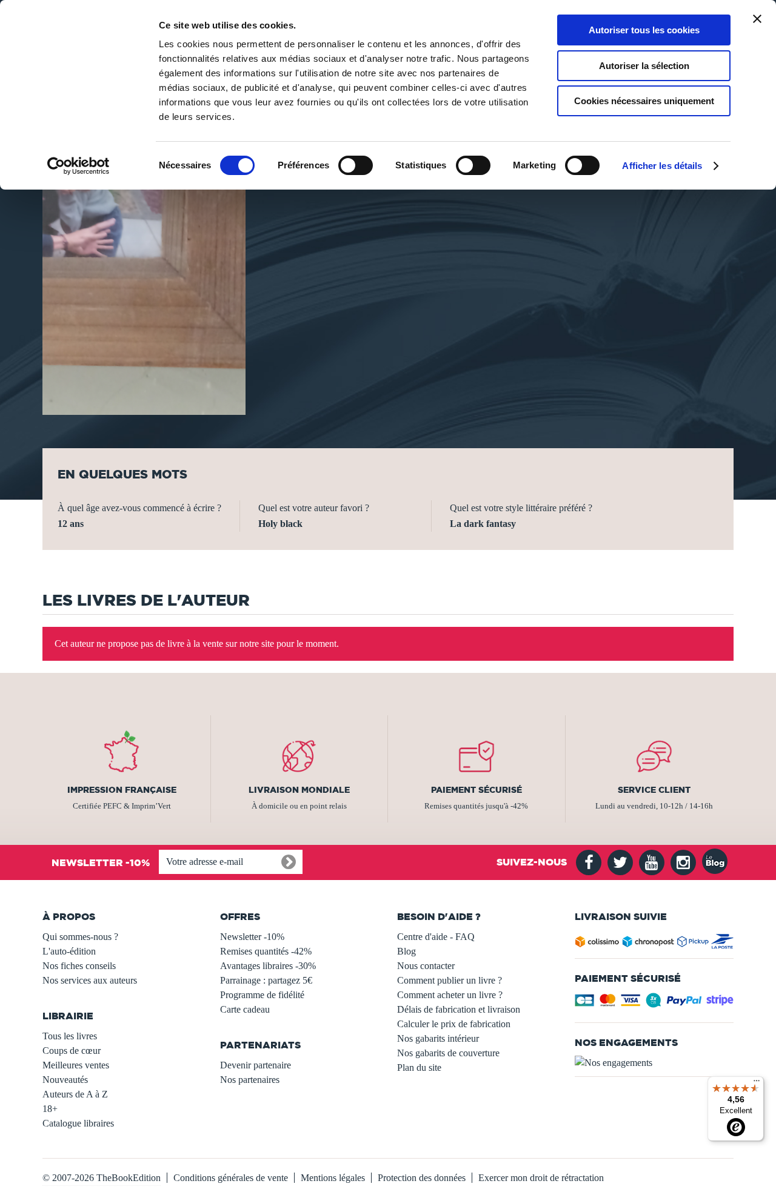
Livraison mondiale (299, 790)
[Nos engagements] (654, 1063)
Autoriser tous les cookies (644, 30)
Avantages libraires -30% (268, 966)
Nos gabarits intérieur (438, 1038)
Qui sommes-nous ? (80, 937)
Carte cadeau (245, 1009)
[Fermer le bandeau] (757, 19)
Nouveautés (65, 1079)
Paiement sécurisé (476, 790)
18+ (50, 1109)
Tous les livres (69, 1036)
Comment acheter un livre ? (450, 995)
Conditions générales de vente (230, 1178)
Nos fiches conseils (79, 966)
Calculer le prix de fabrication (453, 1024)
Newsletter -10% (252, 937)
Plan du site (419, 1067)
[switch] (355, 165)
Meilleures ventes (75, 1065)
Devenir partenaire (255, 1065)
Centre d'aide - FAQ (436, 937)
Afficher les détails (662, 166)
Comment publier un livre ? (449, 980)
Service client (654, 790)
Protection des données (422, 1178)
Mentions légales (333, 1178)
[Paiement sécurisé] (654, 1003)
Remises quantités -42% (266, 951)
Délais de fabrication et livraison (458, 1009)
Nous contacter (426, 966)
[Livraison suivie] (654, 944)
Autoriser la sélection (644, 66)
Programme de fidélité (262, 995)
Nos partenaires (249, 1079)
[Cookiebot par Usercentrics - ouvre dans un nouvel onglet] (78, 166)
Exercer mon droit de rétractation (541, 1178)
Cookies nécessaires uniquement (644, 101)
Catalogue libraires (78, 1123)
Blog (406, 951)
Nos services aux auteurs (89, 980)
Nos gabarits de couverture (448, 1053)
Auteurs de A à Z (75, 1094)
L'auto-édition (69, 951)
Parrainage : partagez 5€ (266, 980)
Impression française (121, 790)
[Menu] (756, 1083)
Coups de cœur (71, 1050)
